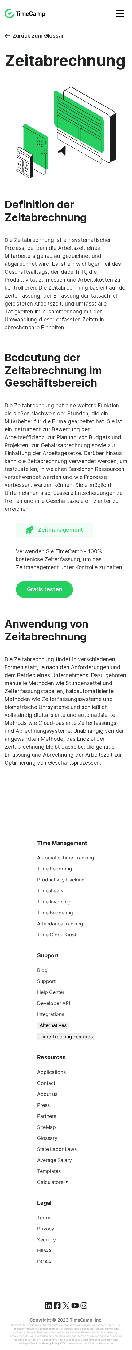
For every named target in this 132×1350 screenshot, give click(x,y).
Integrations (50, 1014)
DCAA (44, 1262)
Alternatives (53, 1025)
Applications (51, 1072)
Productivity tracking (61, 880)
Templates (49, 1171)
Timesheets (50, 891)
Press (43, 1105)
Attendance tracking (60, 924)
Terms (44, 1218)
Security (46, 1240)
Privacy (45, 1229)
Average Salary (54, 1160)
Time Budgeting (55, 913)
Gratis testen (44, 589)
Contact (46, 1083)
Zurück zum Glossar (38, 35)
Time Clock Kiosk (57, 935)
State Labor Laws (57, 1149)
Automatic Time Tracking (65, 858)
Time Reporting (54, 869)
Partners (46, 1116)
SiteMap (46, 1127)
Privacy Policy (51, 1343)
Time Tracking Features (66, 1036)
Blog (42, 970)
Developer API (53, 1003)
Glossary (47, 1138)
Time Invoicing (54, 902)
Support (46, 981)
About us (47, 1094)
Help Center (50, 992)
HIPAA (44, 1251)
